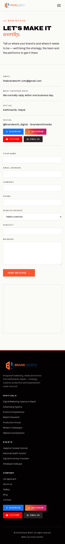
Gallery (6, 489)
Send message (19, 273)
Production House (12, 422)
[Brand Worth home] (14, 5)
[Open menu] (59, 5)
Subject (8, 225)
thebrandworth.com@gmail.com (22, 80)
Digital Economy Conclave (16, 458)
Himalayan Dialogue (12, 464)
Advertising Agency (12, 407)
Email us (35, 139)
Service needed (13, 210)
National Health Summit (14, 453)
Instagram (37, 131)
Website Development (13, 433)
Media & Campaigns (12, 428)
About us (7, 484)
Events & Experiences (13, 412)
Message (8, 239)
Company (8, 182)
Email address (12, 168)
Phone (7, 196)
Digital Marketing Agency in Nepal (19, 401)
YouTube (14, 139)
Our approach (9, 479)
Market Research (11, 417)
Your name (9, 153)
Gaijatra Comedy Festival (15, 448)
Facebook (15, 131)
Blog (5, 495)
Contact (7, 500)
